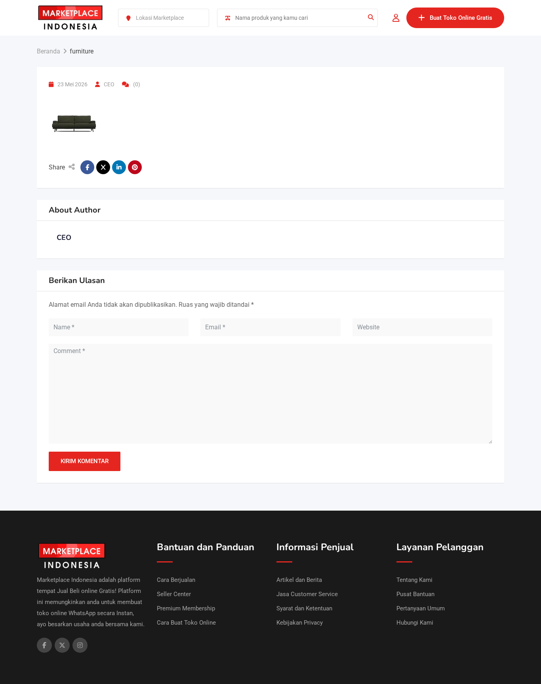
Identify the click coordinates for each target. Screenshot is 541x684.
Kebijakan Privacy (299, 622)
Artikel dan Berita (299, 579)
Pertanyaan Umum (420, 608)
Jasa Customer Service (307, 594)
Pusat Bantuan (415, 594)
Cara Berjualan (176, 579)
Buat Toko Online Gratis (461, 17)
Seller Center (174, 594)
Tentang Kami (414, 579)
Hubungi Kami (414, 622)
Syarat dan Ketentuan (304, 608)
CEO (109, 84)
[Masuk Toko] (396, 18)
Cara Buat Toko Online (186, 622)
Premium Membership (186, 608)
